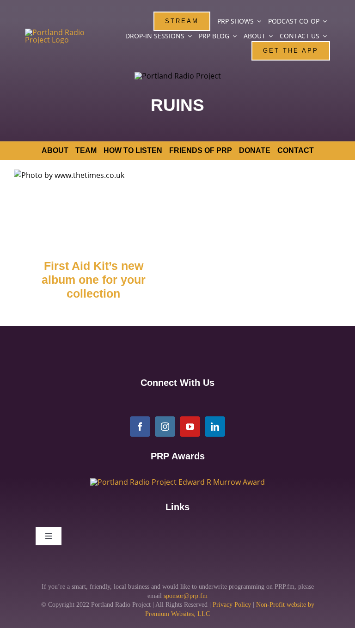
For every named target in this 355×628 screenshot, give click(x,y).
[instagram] (165, 426)
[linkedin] (215, 426)
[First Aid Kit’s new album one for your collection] (93, 208)
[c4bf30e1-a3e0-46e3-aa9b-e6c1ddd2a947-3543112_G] (177, 482)
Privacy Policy (232, 604)
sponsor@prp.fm (186, 595)
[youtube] (190, 426)
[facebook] (140, 426)
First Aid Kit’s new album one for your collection (94, 280)
